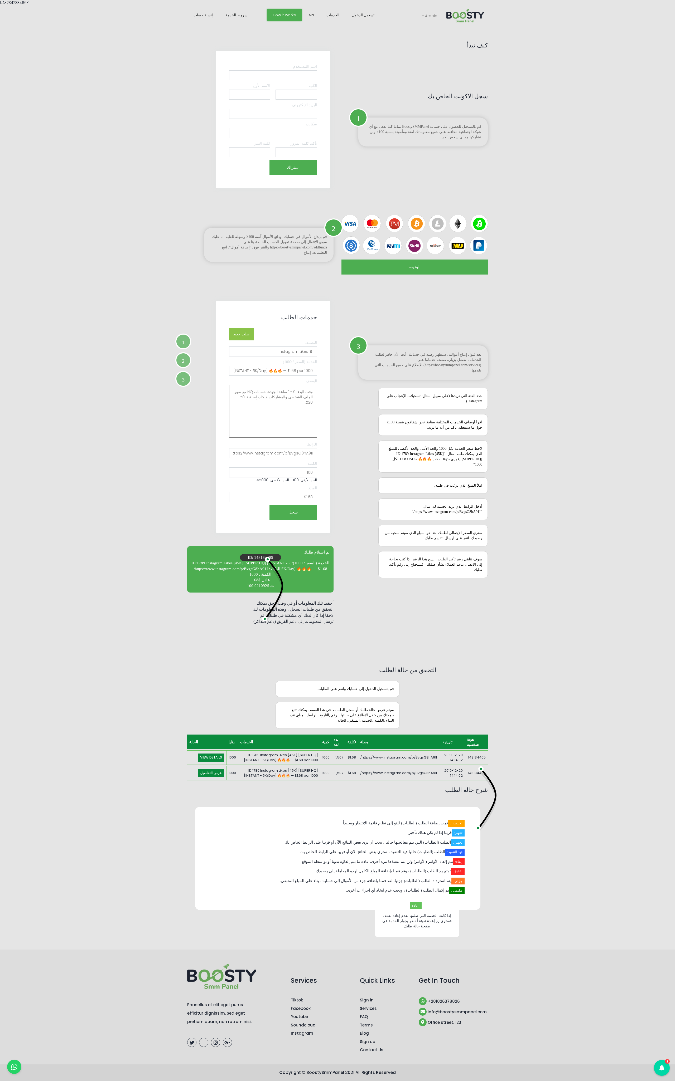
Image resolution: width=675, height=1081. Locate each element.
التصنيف (311, 343)
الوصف (311, 381)
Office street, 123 (444, 1022)
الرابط (312, 444)
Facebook (301, 1008)
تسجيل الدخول (363, 15)
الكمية (312, 464)
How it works (284, 15)
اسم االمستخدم (305, 67)
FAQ (364, 1016)
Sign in (367, 1000)
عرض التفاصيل (211, 772)
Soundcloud (303, 1025)
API (311, 15)
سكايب (311, 124)
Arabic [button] (430, 15)
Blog (364, 1033)
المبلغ (312, 488)
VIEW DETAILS (211, 757)
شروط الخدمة (236, 15)
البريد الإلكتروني (304, 105)
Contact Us (371, 1050)
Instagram (302, 1033)
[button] (662, 1068)
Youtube (299, 1016)
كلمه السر (262, 143)
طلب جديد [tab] (241, 334)
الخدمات (332, 15)
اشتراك (293, 167)
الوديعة (415, 267)
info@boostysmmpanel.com (457, 1012)
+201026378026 (443, 1001)
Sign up (367, 1041)
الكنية (312, 86)
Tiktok (297, 1000)
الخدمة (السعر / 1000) (300, 362)
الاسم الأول (261, 86)
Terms (366, 1025)
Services (368, 1008)
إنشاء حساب (203, 15)
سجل (293, 512)
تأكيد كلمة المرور (304, 143)
